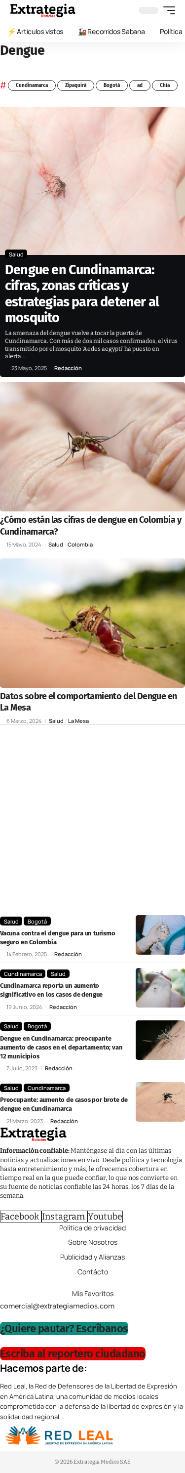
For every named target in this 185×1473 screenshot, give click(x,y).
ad (140, 85)
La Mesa (78, 720)
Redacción (68, 368)
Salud (16, 254)
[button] (166, 10)
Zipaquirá (75, 85)
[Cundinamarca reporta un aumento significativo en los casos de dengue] (160, 988)
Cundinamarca (32, 85)
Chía (165, 85)
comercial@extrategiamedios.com (57, 1305)
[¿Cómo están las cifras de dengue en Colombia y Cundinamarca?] (92, 447)
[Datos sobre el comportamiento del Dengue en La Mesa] (92, 623)
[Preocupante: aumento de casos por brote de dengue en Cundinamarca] (160, 1102)
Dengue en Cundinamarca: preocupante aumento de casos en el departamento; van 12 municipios (61, 1047)
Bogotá (112, 85)
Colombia (80, 544)
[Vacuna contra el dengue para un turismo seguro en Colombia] (160, 935)
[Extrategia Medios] (42, 10)
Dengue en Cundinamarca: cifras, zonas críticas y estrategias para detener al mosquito (82, 294)
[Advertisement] (92, 822)
